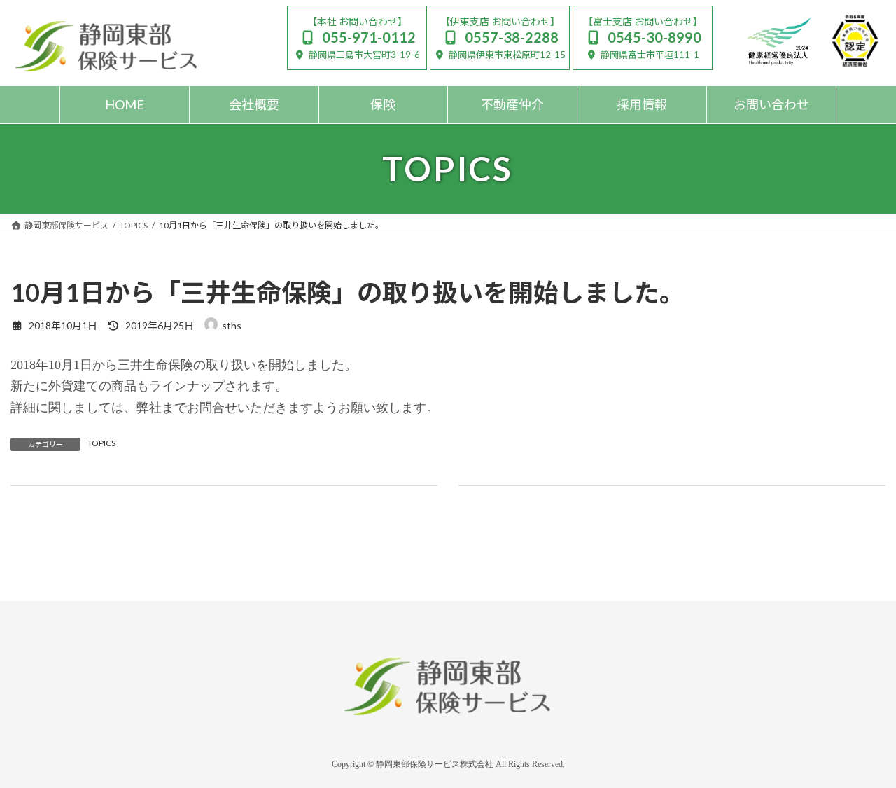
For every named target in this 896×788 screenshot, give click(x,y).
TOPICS (101, 443)
